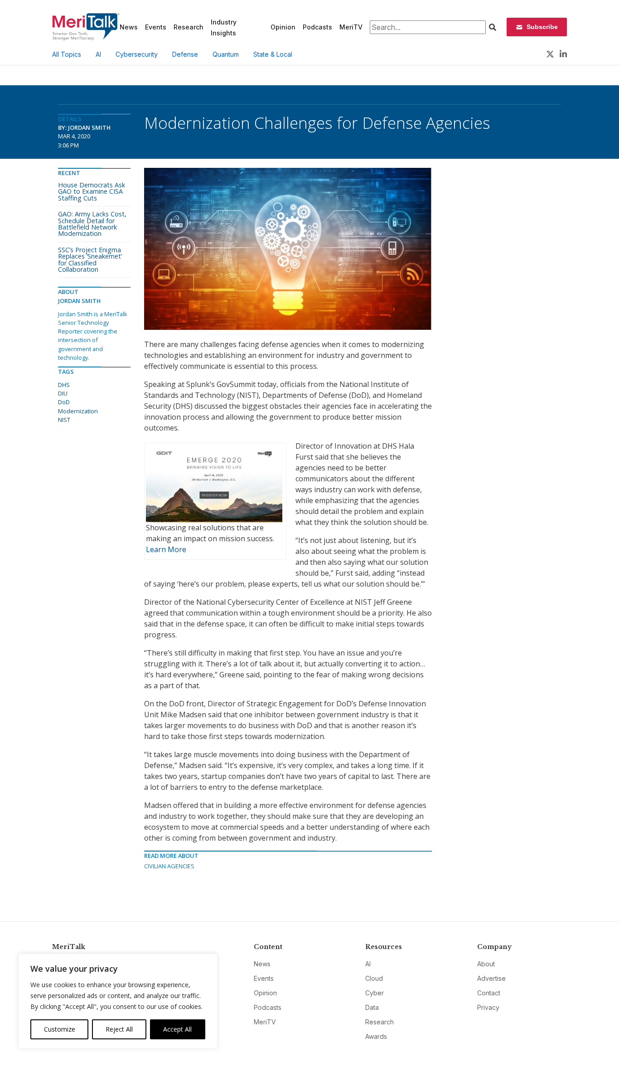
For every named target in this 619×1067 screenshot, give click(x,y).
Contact (488, 993)
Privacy (488, 1007)
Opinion (283, 27)
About (486, 964)
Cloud (374, 978)
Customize (59, 1029)
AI (98, 54)
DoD (64, 402)
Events (155, 27)
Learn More (166, 549)
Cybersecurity (137, 54)
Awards (376, 1036)
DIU (63, 393)
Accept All (177, 1029)
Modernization (78, 411)
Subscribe (542, 26)
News (129, 27)
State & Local (272, 54)
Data (372, 1007)
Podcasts (317, 27)
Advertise (491, 978)
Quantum (226, 54)
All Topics (66, 54)
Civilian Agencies (169, 866)
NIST (64, 420)
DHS (64, 385)
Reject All (119, 1029)
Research (188, 27)
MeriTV (351, 27)
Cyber (374, 993)
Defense (185, 54)
